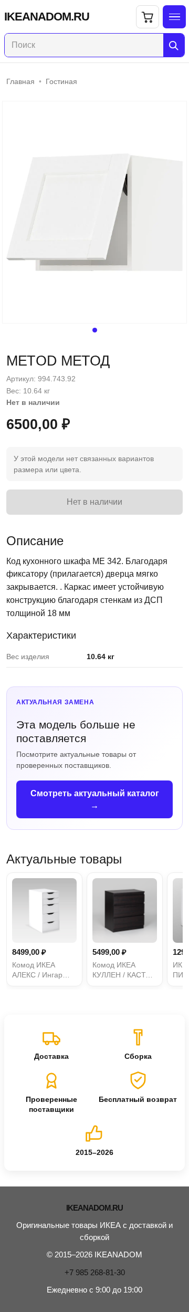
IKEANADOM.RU (46, 17)
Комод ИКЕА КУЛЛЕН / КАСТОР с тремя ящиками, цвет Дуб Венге (124, 971)
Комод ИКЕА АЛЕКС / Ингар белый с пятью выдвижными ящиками (37, 971)
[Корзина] (147, 16)
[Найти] (173, 45)
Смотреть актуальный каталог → (94, 799)
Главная (20, 81)
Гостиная (61, 81)
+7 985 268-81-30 (95, 1272)
